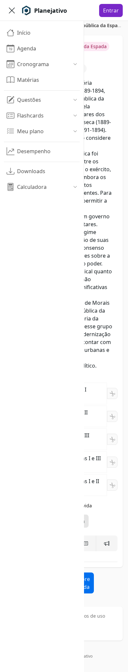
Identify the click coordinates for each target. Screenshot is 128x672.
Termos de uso (89, 616)
